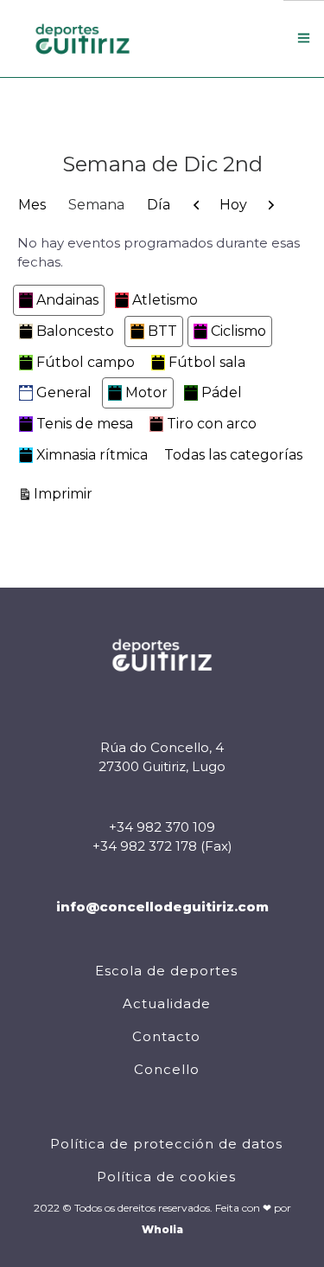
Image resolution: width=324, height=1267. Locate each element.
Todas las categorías (233, 455)
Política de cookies (166, 1176)
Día (158, 204)
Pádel (221, 392)
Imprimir (66, 493)
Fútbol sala (206, 362)
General (64, 392)
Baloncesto (75, 331)
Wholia (162, 1229)
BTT (162, 331)
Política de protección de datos (166, 1143)
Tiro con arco (212, 423)
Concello (167, 1069)
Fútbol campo (85, 362)
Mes (32, 204)
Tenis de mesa (84, 423)
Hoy (233, 204)
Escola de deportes (166, 970)
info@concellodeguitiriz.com (162, 906)
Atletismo (165, 300)
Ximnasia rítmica (92, 455)
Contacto (166, 1036)
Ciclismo (238, 331)
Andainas (67, 300)
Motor (146, 392)
